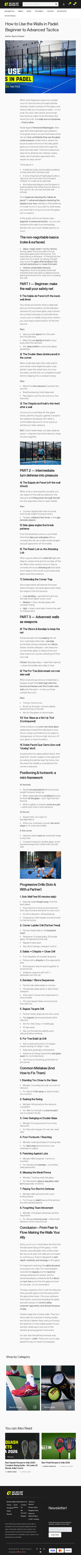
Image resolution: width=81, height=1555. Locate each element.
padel (33, 206)
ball (42, 372)
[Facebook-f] (37, 1548)
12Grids (24, 1552)
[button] (8, 1388)
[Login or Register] (64, 4)
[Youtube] (40, 1551)
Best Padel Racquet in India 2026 (19, 1462)
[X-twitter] (44, 1548)
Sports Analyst (13, 1466)
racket (34, 901)
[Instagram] (40, 1548)
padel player (31, 1244)
